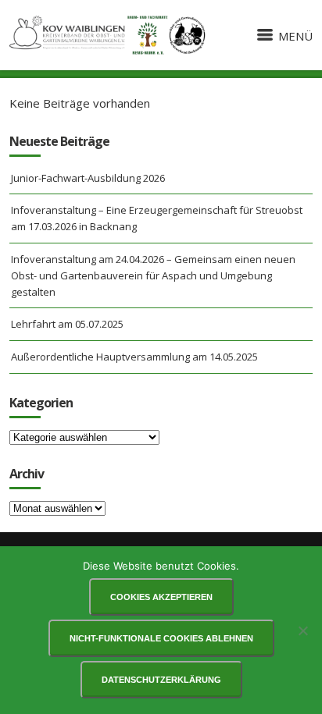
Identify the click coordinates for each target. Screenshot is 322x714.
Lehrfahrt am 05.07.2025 (67, 324)
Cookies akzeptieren (161, 597)
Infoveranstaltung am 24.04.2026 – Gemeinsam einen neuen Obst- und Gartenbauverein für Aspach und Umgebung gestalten (153, 275)
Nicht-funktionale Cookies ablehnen (161, 638)
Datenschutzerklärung (161, 679)
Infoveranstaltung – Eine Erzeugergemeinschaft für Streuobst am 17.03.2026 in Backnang (156, 218)
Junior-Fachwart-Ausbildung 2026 (88, 178)
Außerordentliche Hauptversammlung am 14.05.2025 (134, 357)
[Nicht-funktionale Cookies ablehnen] (302, 630)
